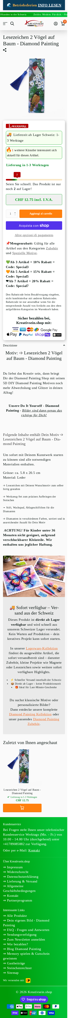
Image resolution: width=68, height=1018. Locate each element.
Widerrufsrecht (17, 872)
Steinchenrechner (19, 968)
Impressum (14, 867)
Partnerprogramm (19, 900)
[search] (12, 23)
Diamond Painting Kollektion (30, 714)
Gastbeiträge (15, 963)
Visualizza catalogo (5, 23)
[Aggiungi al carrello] (22, 808)
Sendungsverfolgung (21, 934)
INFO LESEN (49, 5)
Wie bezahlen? (17, 944)
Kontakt (12, 896)
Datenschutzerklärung (22, 876)
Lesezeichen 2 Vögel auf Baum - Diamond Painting (22, 791)
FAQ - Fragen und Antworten (27, 930)
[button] (16, 211)
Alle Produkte (16, 916)
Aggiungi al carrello (40, 213)
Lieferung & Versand (21, 881)
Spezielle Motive (24, 253)
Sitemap (12, 973)
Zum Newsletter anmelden (25, 939)
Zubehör (52, 248)
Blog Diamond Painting (23, 949)
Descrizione (10, 345)
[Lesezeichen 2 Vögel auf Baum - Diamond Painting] (22, 766)
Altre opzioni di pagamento (34, 235)
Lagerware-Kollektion (42, 648)
